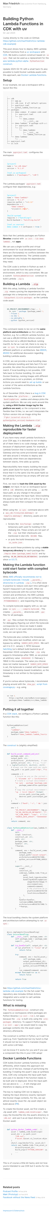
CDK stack (12, 713)
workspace (35, 52)
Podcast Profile (15, 1191)
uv (28, 52)
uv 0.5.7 (12, 559)
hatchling (7, 649)
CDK (5, 55)
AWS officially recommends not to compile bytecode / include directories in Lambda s (22, 580)
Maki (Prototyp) (15, 1194)
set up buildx (35, 382)
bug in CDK (40, 393)
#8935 (43, 350)
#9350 (6, 353)
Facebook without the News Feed (24, 1197)
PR (17, 1104)
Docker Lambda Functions (33, 75)
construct (11, 745)
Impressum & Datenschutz (13, 1211)
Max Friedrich (11, 3)
